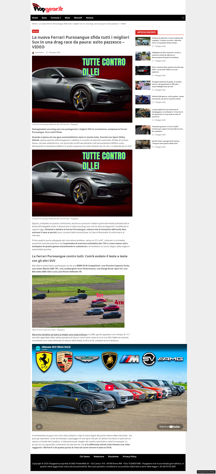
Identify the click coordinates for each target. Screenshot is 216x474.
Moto (67, 17)
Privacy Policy (129, 456)
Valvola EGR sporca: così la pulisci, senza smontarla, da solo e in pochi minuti (168, 97)
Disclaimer (113, 456)
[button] (183, 17)
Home (35, 17)
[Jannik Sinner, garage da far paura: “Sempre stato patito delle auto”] (143, 144)
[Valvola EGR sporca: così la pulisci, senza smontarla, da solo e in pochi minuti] (143, 99)
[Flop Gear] (47, 7)
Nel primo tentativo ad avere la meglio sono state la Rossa (59, 334)
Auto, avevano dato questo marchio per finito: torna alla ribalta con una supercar (168, 69)
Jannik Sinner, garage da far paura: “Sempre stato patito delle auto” (166, 142)
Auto (44, 17)
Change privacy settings (206, 472)
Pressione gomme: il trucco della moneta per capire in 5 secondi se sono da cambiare (167, 128)
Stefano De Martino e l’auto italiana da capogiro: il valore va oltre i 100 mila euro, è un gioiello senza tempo (167, 40)
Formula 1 (56, 17)
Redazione (99, 456)
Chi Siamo (85, 456)
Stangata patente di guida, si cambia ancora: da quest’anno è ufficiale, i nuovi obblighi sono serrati (167, 84)
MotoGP (78, 17)
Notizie (89, 17)
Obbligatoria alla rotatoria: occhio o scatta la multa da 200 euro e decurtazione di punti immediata (166, 54)
